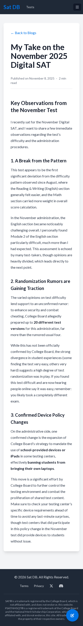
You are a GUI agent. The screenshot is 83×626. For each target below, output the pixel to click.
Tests (30, 7)
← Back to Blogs (23, 33)
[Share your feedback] (72, 615)
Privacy (39, 586)
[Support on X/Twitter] (51, 586)
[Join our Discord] (61, 586)
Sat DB (12, 7)
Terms (24, 586)
